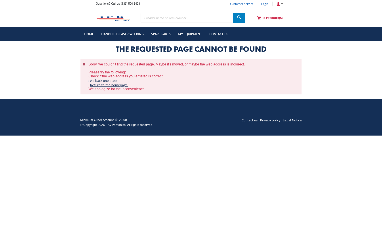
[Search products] (239, 18)
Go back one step (103, 80)
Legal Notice (292, 120)
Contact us (250, 120)
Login (264, 4)
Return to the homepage (109, 85)
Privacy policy (270, 120)
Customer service (242, 4)
